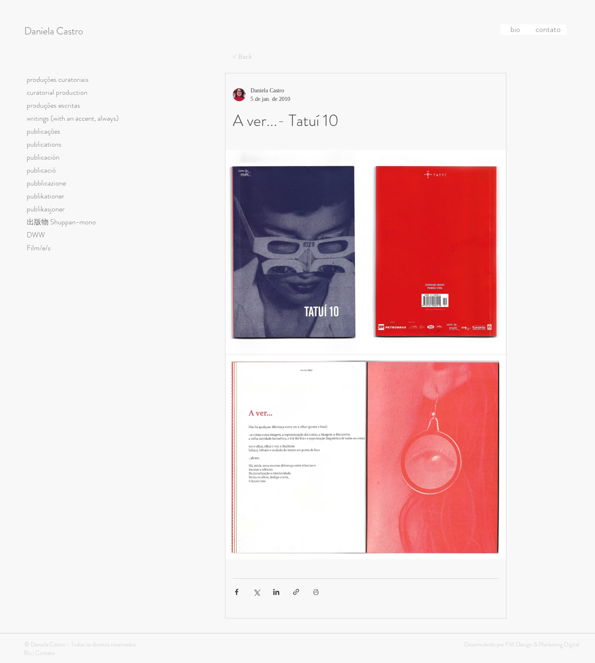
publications (44, 144)
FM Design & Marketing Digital (541, 644)
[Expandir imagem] (365, 252)
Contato (45, 652)
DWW (36, 235)
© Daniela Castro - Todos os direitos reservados (80, 644)
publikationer (45, 196)
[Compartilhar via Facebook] (236, 592)
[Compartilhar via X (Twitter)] (256, 592)
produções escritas (53, 105)
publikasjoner (46, 209)
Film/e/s (39, 248)
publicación (43, 157)
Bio (28, 652)
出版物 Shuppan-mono (61, 222)
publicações (43, 131)
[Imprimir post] (316, 592)
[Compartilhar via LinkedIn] (276, 592)
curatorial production (57, 92)
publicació (41, 170)
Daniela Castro (53, 31)
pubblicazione (46, 183)
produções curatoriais (58, 79)
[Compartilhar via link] (296, 592)
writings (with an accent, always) (73, 118)
